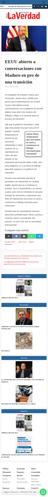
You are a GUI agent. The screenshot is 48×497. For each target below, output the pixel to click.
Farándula (21, 488)
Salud (33, 469)
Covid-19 (34, 488)
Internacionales (22, 482)
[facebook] (34, 6)
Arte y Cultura (36, 485)
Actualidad (35, 475)
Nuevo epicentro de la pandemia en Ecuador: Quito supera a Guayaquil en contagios (23, 257)
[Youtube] (46, 6)
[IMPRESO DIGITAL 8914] (24, 287)
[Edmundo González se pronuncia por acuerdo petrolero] (24, 316)
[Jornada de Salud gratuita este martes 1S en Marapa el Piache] (24, 444)
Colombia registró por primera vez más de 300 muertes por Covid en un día (21, 263)
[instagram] (42, 6)
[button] (43, 492)
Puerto (5, 479)
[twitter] (38, 6)
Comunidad (35, 472)
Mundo (19, 475)
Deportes (20, 472)
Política (5, 469)
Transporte (7, 475)
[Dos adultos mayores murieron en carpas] (24, 393)
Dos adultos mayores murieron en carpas (18, 404)
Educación (7, 472)
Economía (21, 469)
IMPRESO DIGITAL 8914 (9, 298)
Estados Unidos (10, 242)
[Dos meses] (24, 340)
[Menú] (3, 2)
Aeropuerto (6, 482)
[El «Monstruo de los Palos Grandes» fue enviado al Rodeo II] (24, 369)
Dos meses (5, 351)
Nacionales (21, 479)
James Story (22, 242)
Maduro (31, 242)
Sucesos (6, 488)
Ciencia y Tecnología (35, 480)
